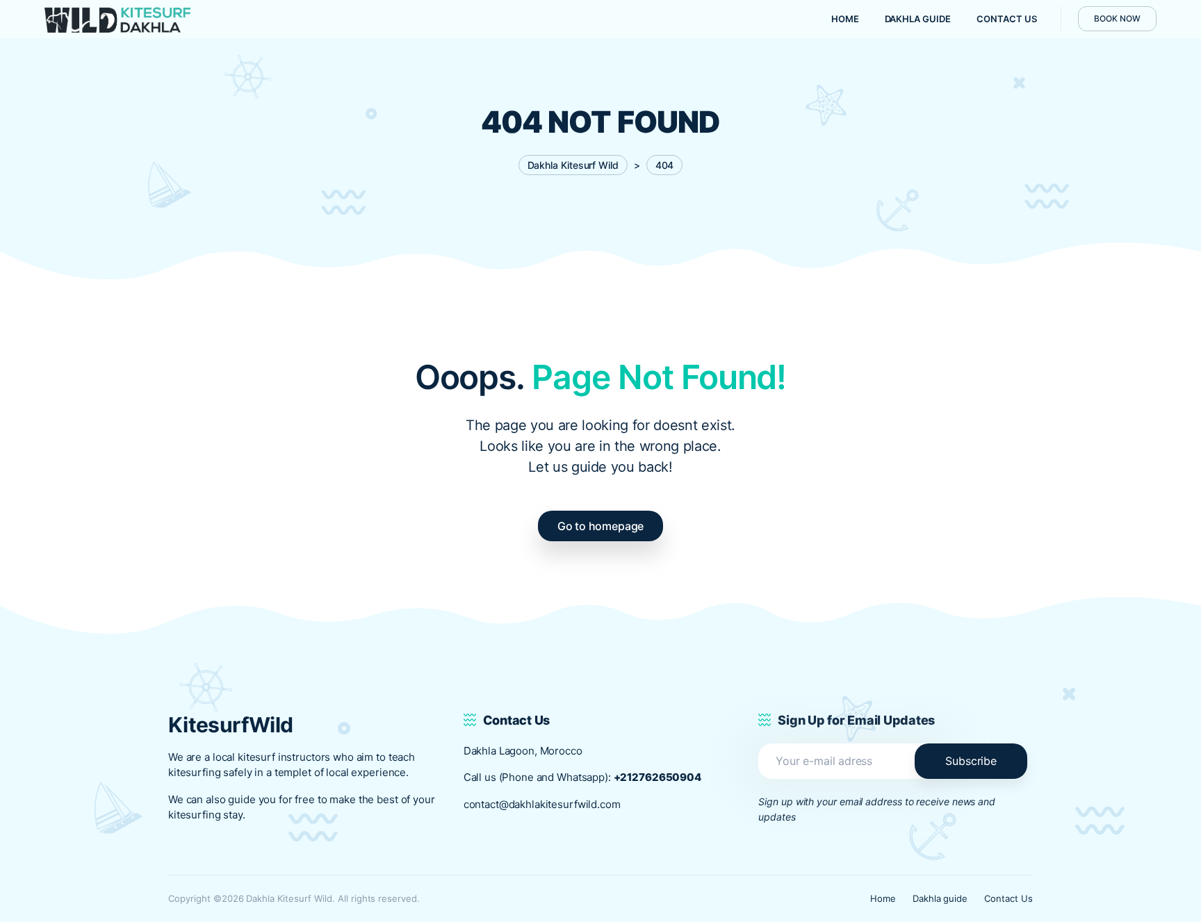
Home (883, 898)
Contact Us (1008, 898)
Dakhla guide (940, 898)
